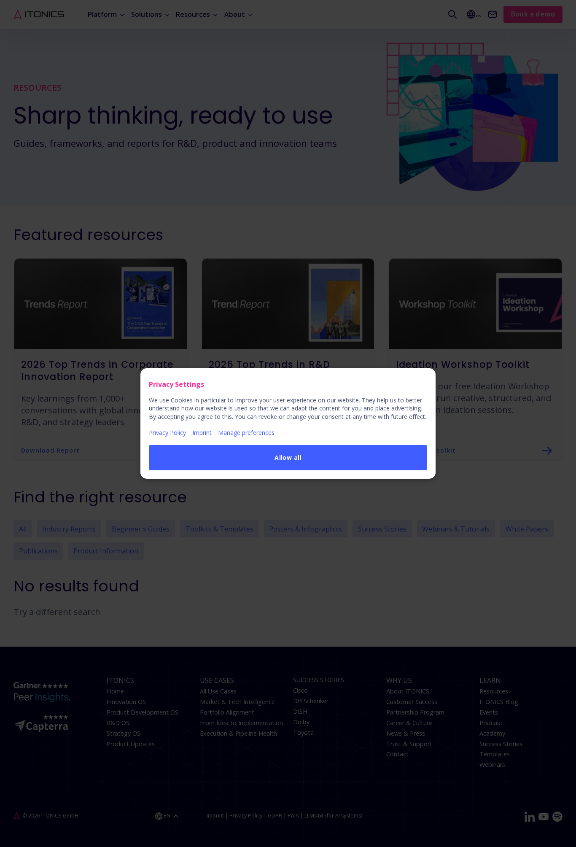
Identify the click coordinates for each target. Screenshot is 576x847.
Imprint (202, 433)
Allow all (288, 457)
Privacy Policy (167, 433)
